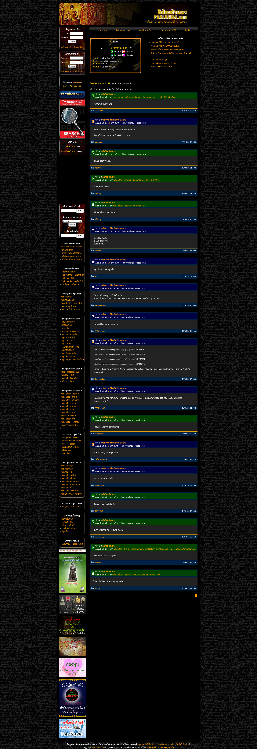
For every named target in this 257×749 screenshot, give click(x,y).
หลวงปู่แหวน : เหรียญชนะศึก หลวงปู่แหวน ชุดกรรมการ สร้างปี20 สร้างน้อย (144, 97)
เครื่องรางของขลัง (68, 444)
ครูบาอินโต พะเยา (68, 356)
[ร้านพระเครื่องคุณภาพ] (72, 94)
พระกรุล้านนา (67, 469)
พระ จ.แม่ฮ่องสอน (68, 416)
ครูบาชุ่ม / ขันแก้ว (68, 337)
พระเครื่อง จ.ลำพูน (69, 397)
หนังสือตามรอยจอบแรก (71, 256)
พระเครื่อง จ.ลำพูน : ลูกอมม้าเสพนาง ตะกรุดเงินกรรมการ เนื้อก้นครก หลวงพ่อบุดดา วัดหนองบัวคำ (154, 549)
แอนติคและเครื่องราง (70, 284)
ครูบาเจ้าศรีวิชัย (68, 322)
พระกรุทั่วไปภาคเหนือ (70, 309)
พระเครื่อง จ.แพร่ (68, 409)
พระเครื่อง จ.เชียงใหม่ (70, 394)
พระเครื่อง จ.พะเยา (69, 406)
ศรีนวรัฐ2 (98, 168)
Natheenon (99, 485)
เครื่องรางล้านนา (68, 381)
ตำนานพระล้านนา (123, 30)
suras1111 (99, 111)
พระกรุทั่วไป (66, 472)
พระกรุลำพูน (66, 297)
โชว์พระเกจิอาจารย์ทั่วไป (72, 281)
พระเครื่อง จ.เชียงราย (70, 400)
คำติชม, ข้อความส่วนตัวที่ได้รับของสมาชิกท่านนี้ (171, 53)
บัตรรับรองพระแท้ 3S (168, 30)
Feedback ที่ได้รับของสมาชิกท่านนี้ (165, 42)
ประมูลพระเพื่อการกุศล (71, 506)
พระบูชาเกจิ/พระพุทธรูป (71, 494)
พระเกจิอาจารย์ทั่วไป (70, 491)
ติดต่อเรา (188, 30)
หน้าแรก (103, 30)
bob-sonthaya (100, 305)
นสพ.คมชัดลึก (67, 250)
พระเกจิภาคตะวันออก (70, 484)
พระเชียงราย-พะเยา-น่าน (71, 303)
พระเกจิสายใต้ (67, 488)
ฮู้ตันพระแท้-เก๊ (67, 525)
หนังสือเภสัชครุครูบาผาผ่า (72, 259)
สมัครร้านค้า (66, 72)
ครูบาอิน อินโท (67, 350)
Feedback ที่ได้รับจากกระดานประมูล (166, 46)
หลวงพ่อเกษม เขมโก (70, 331)
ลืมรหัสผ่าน (78, 47)
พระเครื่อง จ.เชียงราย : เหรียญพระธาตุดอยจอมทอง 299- (136, 575)
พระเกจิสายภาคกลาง (70, 481)
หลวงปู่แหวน (66, 325)
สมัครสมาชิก (66, 47)
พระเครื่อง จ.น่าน (68, 403)
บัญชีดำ (64, 531)
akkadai (98, 251)
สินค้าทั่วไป (66, 453)
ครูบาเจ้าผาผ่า (67, 340)
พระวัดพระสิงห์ (67, 375)
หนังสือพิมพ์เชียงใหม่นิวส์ (72, 247)
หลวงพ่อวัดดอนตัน (69, 334)
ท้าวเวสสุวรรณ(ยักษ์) (70, 372)
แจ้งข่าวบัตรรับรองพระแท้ (72, 544)
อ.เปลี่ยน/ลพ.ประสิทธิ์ (70, 347)
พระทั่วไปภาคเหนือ (69, 425)
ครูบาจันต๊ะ (66, 344)
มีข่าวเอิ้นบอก (67, 519)
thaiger (98, 588)
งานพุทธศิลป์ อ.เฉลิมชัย (71, 441)
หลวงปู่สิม (65, 328)
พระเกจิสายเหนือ (68, 475)
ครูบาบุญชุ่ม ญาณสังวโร (71, 359)
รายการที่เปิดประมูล (159, 59)
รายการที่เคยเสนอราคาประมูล (163, 63)
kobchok (98, 142)
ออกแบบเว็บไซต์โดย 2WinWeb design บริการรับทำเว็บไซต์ (163, 744)
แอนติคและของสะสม (70, 447)
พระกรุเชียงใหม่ (68, 300)
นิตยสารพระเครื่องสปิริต (71, 253)
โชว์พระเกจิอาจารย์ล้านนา (72, 275)
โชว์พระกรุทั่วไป (68, 278)
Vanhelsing (99, 537)
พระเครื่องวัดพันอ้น (69, 378)
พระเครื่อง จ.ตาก (68, 419)
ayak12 (98, 562)
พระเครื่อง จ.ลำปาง (69, 412)
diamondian (100, 379)
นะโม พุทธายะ (101, 459)
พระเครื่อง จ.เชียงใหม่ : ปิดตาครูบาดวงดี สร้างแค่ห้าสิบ (136, 180)
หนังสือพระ (66, 450)
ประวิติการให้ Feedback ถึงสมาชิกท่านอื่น (168, 49)
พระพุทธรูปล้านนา (69, 306)
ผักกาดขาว (99, 434)
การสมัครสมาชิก (145, 30)
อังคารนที (99, 511)
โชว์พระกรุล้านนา (68, 272)
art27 (97, 276)
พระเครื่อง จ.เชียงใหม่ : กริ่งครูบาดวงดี (129, 206)
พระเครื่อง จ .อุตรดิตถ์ (70, 422)
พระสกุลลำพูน (67, 466)
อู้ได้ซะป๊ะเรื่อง (67, 522)
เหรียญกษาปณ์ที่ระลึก (70, 437)
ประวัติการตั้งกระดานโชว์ (161, 67)
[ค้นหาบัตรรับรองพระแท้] (72, 138)
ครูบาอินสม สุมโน (68, 353)
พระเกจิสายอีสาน (68, 478)
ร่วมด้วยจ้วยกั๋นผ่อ (69, 528)
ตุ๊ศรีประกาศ (100, 331)
